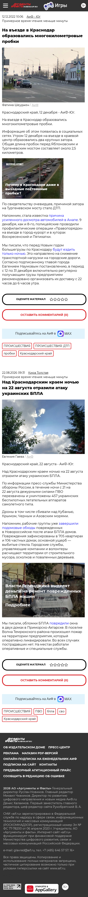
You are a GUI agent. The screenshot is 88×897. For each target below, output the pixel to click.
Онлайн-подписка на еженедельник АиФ (40, 759)
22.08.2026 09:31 (13, 373)
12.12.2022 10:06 (12, 16)
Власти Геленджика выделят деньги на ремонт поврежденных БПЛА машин (43, 591)
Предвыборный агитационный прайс (37, 770)
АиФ (35, 105)
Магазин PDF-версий (40, 753)
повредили (59, 623)
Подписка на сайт (19, 764)
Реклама (11, 753)
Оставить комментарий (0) (44, 315)
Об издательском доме (24, 747)
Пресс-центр (59, 747)
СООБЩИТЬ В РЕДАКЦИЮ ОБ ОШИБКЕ (33, 776)
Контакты (48, 764)
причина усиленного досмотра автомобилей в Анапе (40, 218)
